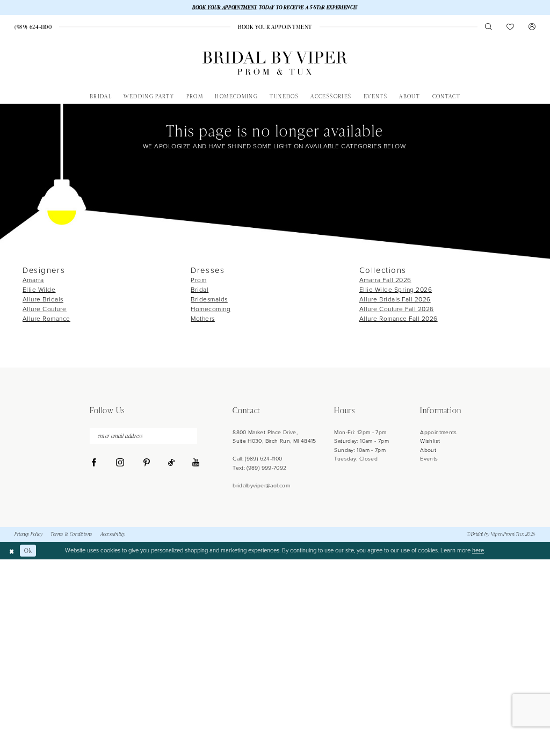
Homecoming (210, 309)
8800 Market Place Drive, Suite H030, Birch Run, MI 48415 (274, 436)
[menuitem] (33, 27)
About (428, 450)
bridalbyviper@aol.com (261, 485)
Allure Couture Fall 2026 (396, 309)
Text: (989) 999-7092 (259, 468)
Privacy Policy (28, 534)
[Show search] (488, 27)
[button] (532, 27)
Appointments (438, 432)
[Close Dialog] (11, 551)
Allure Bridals (43, 299)
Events (429, 459)
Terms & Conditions (71, 534)
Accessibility (113, 534)
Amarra (33, 280)
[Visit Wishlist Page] (511, 27)
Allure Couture (45, 309)
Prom (198, 280)
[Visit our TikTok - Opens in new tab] (171, 463)
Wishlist (430, 441)
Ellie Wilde (39, 289)
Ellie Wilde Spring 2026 (395, 289)
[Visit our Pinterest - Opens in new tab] (146, 463)
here (478, 550)
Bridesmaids (209, 299)
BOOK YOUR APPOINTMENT (224, 7)
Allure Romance (46, 318)
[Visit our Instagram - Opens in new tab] (120, 463)
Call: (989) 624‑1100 (257, 459)
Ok (28, 550)
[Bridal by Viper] (275, 63)
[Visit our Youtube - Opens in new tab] (196, 462)
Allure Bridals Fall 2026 (395, 299)
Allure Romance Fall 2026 (398, 318)
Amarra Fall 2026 (385, 280)
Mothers (203, 318)
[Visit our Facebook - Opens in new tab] (94, 463)
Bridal (199, 289)
